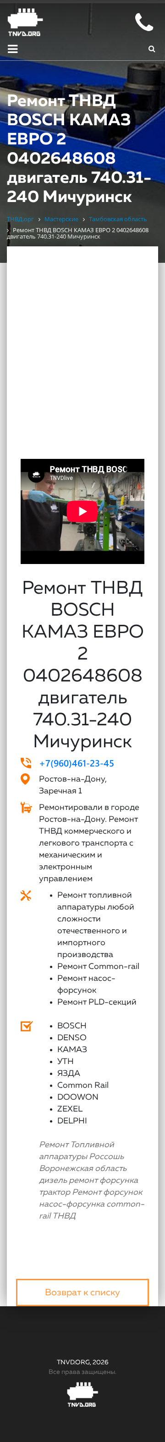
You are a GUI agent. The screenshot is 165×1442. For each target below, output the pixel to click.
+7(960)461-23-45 (76, 762)
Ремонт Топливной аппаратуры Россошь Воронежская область (82, 1157)
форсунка (118, 1180)
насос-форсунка (71, 1204)
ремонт (83, 1180)
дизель (53, 1180)
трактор (54, 1192)
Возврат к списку (82, 1292)
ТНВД (64, 1216)
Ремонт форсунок (107, 1192)
